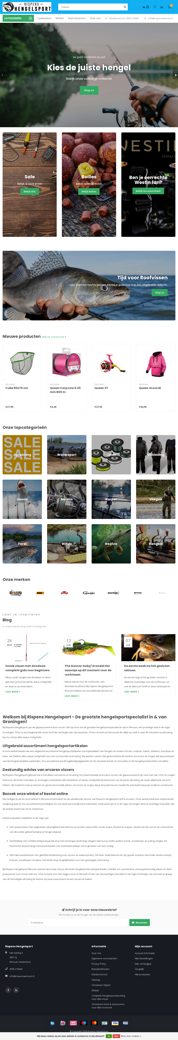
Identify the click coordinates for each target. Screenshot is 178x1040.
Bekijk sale (29, 191)
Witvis (50, 525)
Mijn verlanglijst (143, 963)
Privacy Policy (99, 963)
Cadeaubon (44, 18)
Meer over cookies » (131, 1036)
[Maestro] (83, 1023)
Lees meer (12, 691)
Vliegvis (140, 481)
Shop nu (89, 90)
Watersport (53, 436)
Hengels (140, 525)
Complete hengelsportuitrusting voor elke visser (108, 997)
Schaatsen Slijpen (101, 985)
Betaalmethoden (100, 969)
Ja (109, 1036)
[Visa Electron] (125, 1023)
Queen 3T (101, 388)
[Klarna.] (73, 1023)
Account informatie (145, 953)
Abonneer (141, 922)
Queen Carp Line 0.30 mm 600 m (65, 390)
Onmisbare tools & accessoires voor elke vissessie (108, 1006)
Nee (116, 1036)
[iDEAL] (63, 1023)
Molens (51, 481)
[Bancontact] (104, 1023)
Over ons (95, 18)
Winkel (60, 18)
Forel (5, 525)
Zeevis (6, 481)
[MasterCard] (94, 1023)
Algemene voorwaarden (104, 958)
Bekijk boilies (89, 191)
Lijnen (95, 436)
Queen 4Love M (150, 388)
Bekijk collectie (53, 337)
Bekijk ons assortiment (148, 190)
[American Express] (52, 1023)
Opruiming (8, 436)
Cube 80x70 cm (16, 388)
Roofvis (96, 525)
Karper (95, 481)
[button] (2, 75)
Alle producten (142, 974)
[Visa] (115, 1023)
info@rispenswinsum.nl (22, 976)
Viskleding (141, 436)
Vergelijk (139, 969)
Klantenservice (77, 18)
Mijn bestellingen (144, 958)
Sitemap (96, 979)
